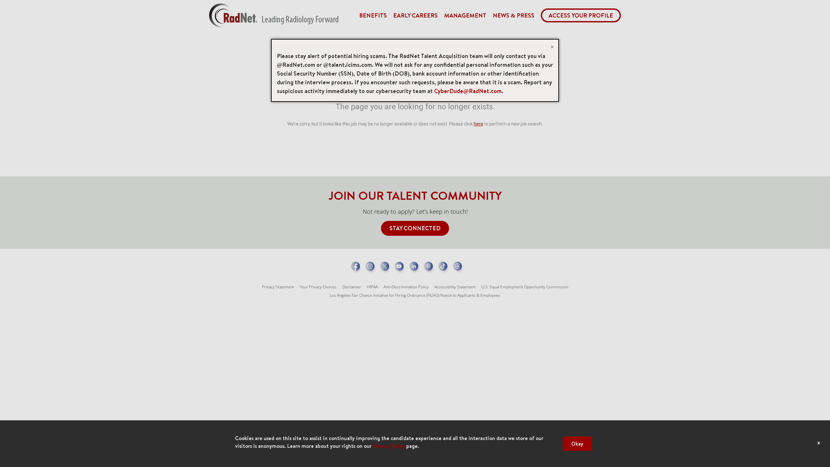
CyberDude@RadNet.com (468, 91)
